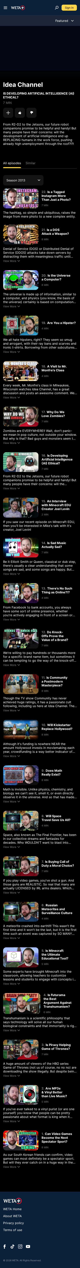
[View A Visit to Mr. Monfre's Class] (20, 371)
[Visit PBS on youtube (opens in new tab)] (28, 1247)
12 (43, 632)
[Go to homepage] (18, 7)
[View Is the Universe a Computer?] (20, 280)
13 (43, 588)
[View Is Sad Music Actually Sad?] (20, 547)
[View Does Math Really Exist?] (20, 775)
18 (43, 366)
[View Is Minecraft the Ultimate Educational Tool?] (20, 957)
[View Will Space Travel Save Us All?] (20, 821)
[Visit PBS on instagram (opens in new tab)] (20, 1247)
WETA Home (12, 1209)
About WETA (12, 1216)
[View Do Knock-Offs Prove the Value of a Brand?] (20, 639)
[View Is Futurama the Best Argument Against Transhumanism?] (21, 1003)
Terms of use (12, 1230)
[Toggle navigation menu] (5, 8)
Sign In (69, 7)
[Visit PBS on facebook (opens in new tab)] (4, 1247)
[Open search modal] (56, 7)
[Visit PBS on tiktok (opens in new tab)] (12, 1247)
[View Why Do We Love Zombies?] (20, 416)
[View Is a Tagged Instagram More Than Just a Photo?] (20, 198)
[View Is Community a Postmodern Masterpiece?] (20, 684)
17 (43, 412)
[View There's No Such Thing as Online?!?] (20, 593)
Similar (31, 163)
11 (43, 677)
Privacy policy (13, 1223)
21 (43, 230)
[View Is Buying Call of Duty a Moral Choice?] (20, 866)
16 (43, 455)
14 (43, 543)
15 (43, 501)
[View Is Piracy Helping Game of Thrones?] (20, 1049)
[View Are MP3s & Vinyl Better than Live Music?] (20, 1095)
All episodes (12, 163)
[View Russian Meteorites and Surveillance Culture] (20, 912)
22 (43, 192)
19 (43, 323)
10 (43, 725)
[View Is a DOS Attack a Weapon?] (20, 234)
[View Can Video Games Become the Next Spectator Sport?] (20, 1140)
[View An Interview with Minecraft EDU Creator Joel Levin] (20, 507)
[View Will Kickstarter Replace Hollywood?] (20, 729)
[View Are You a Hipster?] (20, 325)
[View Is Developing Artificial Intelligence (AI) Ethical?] (20, 462)
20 (44, 275)
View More (9, 260)
